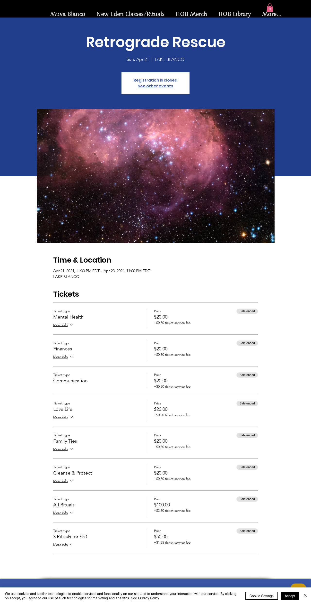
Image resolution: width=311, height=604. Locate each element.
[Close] (305, 595)
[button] (269, 7)
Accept (290, 595)
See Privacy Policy (145, 597)
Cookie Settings (262, 595)
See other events (155, 86)
